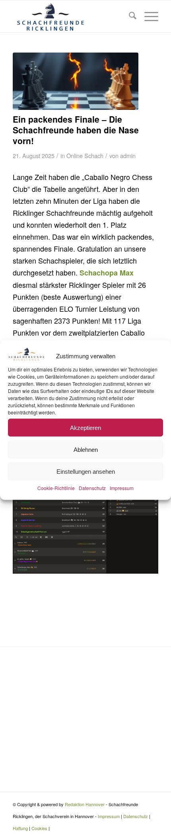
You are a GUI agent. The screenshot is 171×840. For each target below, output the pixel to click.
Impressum (122, 487)
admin (128, 155)
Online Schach (84, 155)
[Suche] (128, 16)
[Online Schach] (75, 81)
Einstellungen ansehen (85, 471)
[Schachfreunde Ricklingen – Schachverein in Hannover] (71, 16)
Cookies (39, 828)
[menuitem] (128, 16)
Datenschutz (92, 487)
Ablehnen (86, 449)
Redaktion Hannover (85, 804)
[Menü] (147, 16)
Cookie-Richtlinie (56, 487)
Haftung (20, 828)
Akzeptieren (85, 427)
